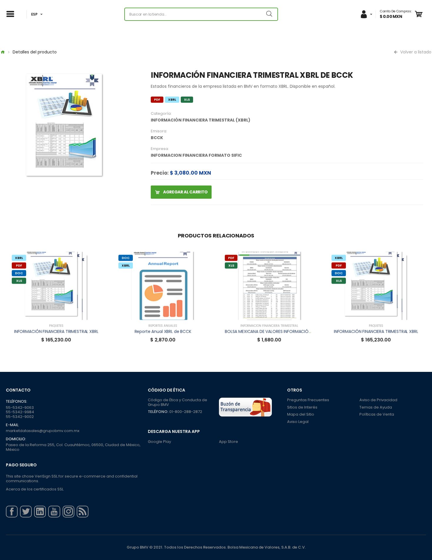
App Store (228, 441)
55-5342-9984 (20, 412)
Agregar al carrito (184, 192)
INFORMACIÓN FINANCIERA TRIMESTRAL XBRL (56, 331)
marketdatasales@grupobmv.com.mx (42, 431)
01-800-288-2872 (185, 411)
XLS (187, 99)
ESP (34, 14)
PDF (157, 99)
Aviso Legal (298, 421)
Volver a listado (415, 52)
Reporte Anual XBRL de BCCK (162, 331)
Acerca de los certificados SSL (34, 489)
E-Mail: (12, 425)
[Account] (366, 14)
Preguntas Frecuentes (308, 400)
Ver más (56, 313)
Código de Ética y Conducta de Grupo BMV (177, 402)
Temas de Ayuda (375, 407)
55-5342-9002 (20, 416)
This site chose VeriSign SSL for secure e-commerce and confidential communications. (72, 478)
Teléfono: (158, 411)
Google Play (159, 441)
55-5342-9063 (20, 407)
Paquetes (56, 325)
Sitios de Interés (302, 407)
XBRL (172, 99)
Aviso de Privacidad (378, 400)
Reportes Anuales (162, 325)
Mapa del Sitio (300, 414)
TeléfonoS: (16, 401)
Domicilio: (16, 439)
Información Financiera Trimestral (269, 325)
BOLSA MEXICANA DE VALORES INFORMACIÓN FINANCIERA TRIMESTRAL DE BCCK (300, 331)
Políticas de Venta (376, 414)
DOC (19, 273)
